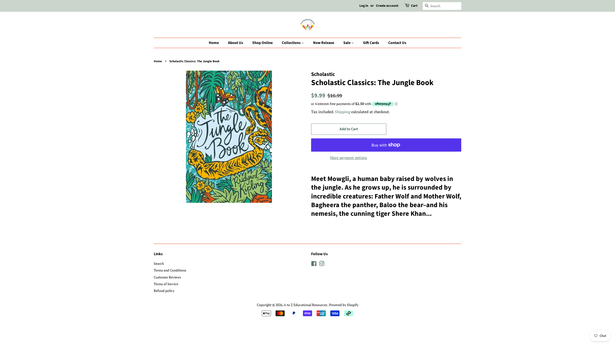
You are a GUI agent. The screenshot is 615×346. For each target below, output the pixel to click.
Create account (387, 5)
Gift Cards (371, 42)
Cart (414, 5)
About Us (235, 42)
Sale (347, 42)
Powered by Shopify (343, 305)
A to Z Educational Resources (306, 305)
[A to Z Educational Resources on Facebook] (314, 264)
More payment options (348, 157)
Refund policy (164, 290)
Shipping (342, 111)
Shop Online (262, 42)
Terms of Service (166, 284)
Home (214, 42)
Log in (363, 5)
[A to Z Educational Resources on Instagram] (321, 264)
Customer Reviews (167, 277)
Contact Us (397, 42)
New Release (323, 42)
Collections (291, 42)
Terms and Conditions (170, 270)
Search (159, 263)
